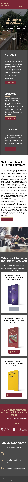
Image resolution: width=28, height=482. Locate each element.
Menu (20, 6)
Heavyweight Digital (17, 480)
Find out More (11, 82)
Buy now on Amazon (15, 395)
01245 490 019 (7, 219)
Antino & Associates (5, 5)
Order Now (15, 352)
